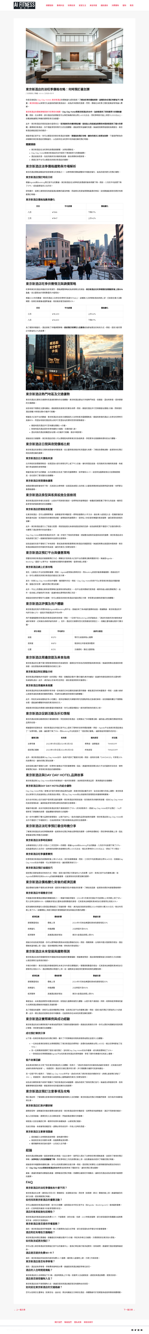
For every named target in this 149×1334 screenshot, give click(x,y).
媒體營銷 (49, 5)
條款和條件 (88, 1322)
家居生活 (82, 5)
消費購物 (115, 5)
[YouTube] (141, 1330)
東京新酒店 (49, 100)
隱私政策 (77, 1322)
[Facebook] (132, 1330)
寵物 (124, 5)
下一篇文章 (129, 1310)
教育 (131, 5)
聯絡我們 (68, 1322)
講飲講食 (104, 5)
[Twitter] (135, 1330)
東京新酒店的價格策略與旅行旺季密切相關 (43, 112)
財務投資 (71, 5)
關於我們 (58, 1322)
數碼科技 (60, 5)
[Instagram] (138, 1330)
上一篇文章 (19, 1310)
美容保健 (93, 5)
